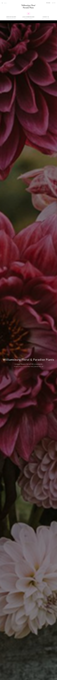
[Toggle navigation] (28, 14)
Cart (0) (53, 2)
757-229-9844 (46, 18)
